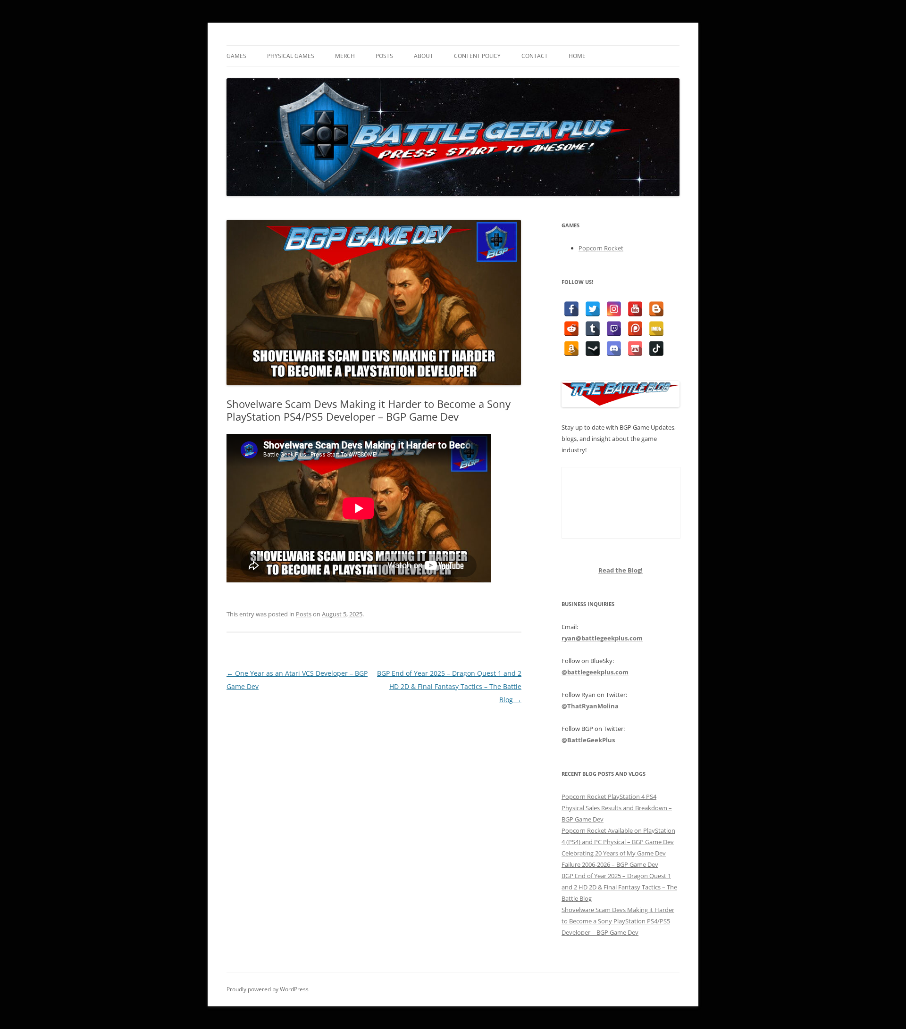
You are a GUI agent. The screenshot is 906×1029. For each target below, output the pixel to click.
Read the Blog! (620, 570)
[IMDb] (656, 328)
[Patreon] (635, 328)
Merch (345, 56)
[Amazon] (571, 348)
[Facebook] (571, 308)
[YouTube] (635, 308)
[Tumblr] (592, 328)
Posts (384, 56)
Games (236, 56)
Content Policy (477, 56)
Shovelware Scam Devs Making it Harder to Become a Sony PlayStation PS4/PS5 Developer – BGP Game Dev (618, 921)
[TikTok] (656, 348)
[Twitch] (613, 328)
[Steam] (592, 348)
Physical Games (290, 56)
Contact (534, 56)
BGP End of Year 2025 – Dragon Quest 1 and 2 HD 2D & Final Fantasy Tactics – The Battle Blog (449, 686)
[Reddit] (571, 328)
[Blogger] (656, 308)
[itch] (635, 348)
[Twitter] (592, 308)
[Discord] (613, 348)
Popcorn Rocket (601, 248)
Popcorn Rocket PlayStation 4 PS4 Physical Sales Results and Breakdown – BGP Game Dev (617, 807)
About (423, 56)
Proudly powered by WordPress (267, 989)
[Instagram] (613, 308)
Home (577, 56)
